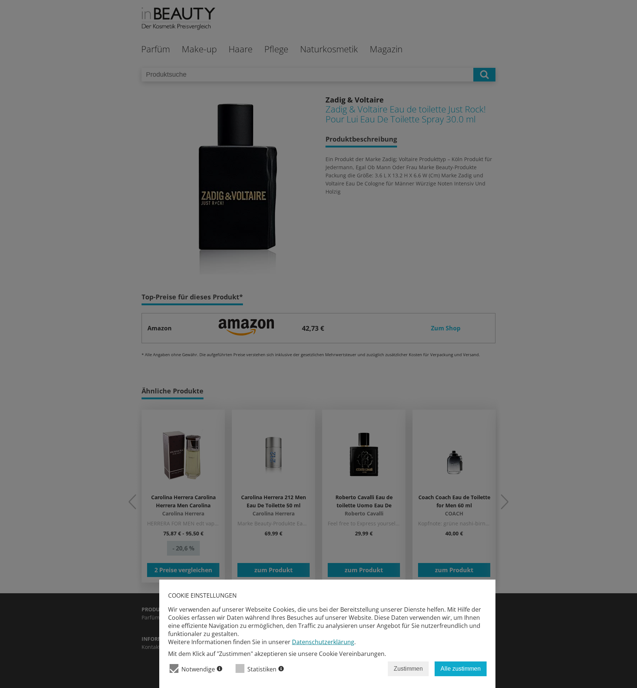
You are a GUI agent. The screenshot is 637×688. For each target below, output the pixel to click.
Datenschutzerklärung (323, 642)
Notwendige (198, 669)
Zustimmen (408, 669)
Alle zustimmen (461, 669)
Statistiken (261, 669)
